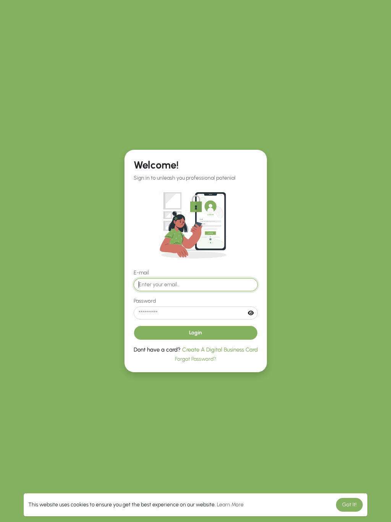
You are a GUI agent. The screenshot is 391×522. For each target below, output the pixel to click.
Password (145, 301)
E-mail (141, 272)
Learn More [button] (230, 504)
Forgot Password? (195, 359)
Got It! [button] (349, 504)
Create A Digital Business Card (220, 349)
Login (195, 332)
